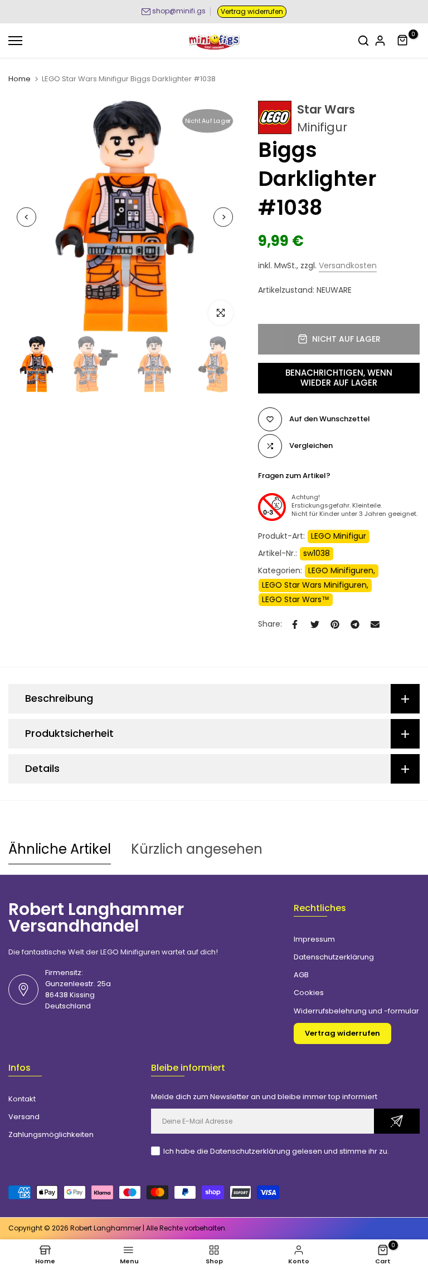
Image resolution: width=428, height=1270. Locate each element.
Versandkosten (348, 265)
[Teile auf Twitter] (314, 624)
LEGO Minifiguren (340, 570)
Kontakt (22, 1099)
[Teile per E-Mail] (375, 624)
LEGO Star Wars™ (295, 599)
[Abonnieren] (397, 1121)
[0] (403, 41)
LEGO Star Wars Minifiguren (314, 584)
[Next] (223, 217)
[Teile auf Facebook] (294, 624)
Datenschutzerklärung (334, 957)
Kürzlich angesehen (196, 849)
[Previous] (26, 217)
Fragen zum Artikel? (294, 475)
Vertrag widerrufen (252, 11)
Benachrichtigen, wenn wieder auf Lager (338, 377)
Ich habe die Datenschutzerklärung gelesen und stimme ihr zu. (276, 1151)
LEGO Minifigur (338, 536)
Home (19, 79)
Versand (24, 1116)
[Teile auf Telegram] (355, 624)
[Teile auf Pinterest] (334, 624)
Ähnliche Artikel (59, 849)
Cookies (309, 992)
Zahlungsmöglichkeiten (51, 1134)
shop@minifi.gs (179, 11)
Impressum (314, 939)
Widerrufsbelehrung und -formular (356, 1011)
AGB (301, 974)
